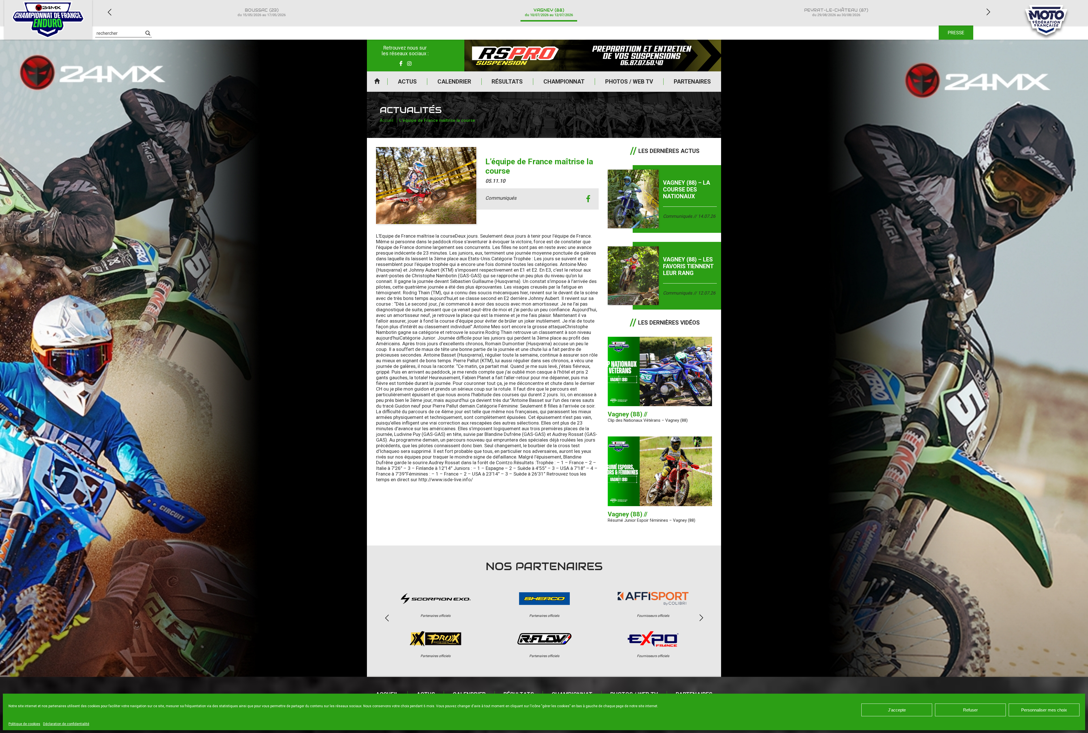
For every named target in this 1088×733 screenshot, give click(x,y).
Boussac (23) (261, 12)
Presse (956, 32)
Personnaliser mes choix (1044, 710)
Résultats (507, 81)
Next (988, 12)
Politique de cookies (24, 724)
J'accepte (897, 710)
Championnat (564, 81)
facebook (588, 199)
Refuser (970, 710)
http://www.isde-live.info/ (445, 479)
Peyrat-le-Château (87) (836, 12)
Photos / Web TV (629, 81)
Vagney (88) (549, 12)
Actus (407, 81)
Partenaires (692, 81)
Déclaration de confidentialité (66, 724)
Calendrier (454, 81)
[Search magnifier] (148, 33)
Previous (109, 12)
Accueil (377, 81)
